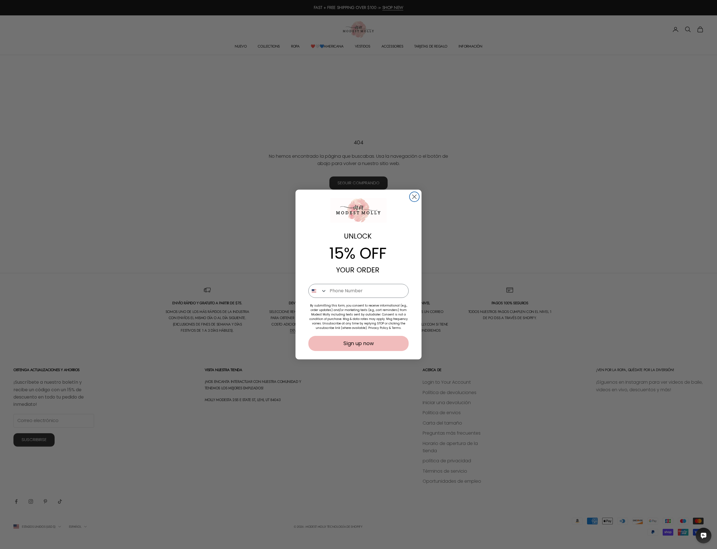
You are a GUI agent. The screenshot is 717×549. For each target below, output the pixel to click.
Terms (396, 328)
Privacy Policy (378, 328)
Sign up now (358, 343)
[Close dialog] (414, 197)
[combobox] (318, 291)
